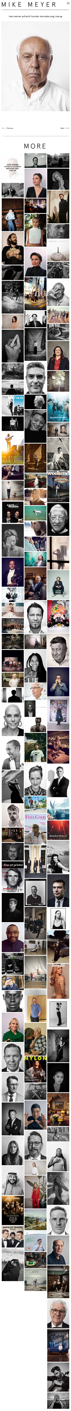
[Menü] (68, 3)
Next (62, 128)
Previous (10, 128)
